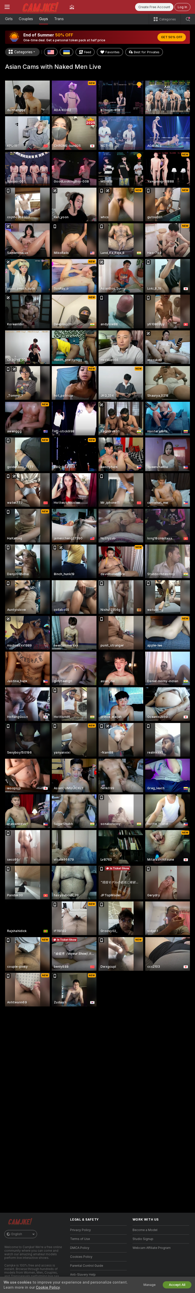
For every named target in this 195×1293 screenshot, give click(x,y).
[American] (51, 52)
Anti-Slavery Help (83, 1274)
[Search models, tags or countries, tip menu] (188, 19)
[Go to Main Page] (39, 7)
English (16, 1234)
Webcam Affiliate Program (152, 1248)
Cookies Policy (81, 1257)
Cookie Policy (48, 1287)
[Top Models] (72, 7)
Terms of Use (80, 1239)
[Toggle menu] (7, 7)
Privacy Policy (80, 1230)
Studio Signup (143, 1239)
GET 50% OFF (171, 37)
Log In (182, 7)
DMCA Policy (79, 1248)
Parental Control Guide (86, 1266)
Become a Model (145, 1230)
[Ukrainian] (66, 52)
